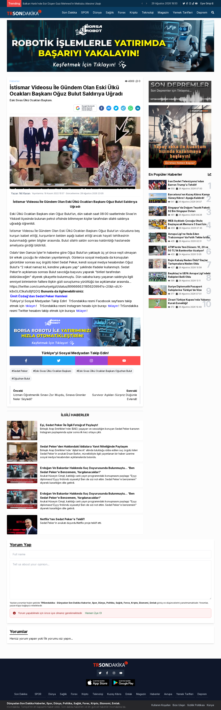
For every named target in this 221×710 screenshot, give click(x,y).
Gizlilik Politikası (196, 705)
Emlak (129, 694)
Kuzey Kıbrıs (114, 694)
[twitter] (116, 108)
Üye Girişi (205, 3)
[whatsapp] (130, 108)
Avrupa (168, 694)
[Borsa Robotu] (75, 331)
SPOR (85, 12)
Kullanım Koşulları (161, 705)
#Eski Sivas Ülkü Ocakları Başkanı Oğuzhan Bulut (104, 370)
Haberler (15, 81)
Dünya (97, 12)
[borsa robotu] (110, 45)
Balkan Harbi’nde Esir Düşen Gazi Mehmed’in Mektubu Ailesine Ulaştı (62, 3)
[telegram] (123, 108)
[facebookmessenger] (108, 108)
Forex (122, 12)
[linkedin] (137, 108)
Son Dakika (69, 12)
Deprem (202, 12)
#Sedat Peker (20, 370)
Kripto (134, 12)
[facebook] (101, 108)
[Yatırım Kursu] (180, 136)
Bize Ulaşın (179, 705)
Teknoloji (147, 12)
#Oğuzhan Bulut (21, 378)
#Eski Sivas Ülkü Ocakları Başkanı (52, 370)
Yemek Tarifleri (183, 12)
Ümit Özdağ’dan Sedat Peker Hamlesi (38, 296)
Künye (210, 705)
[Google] (97, 682)
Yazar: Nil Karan (20, 193)
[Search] (212, 12)
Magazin (163, 12)
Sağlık (110, 12)
